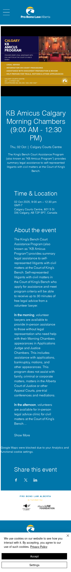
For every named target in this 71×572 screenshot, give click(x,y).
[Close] (65, 538)
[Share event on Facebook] (16, 480)
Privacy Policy (38, 547)
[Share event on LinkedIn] (35, 480)
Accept (34, 556)
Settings (34, 565)
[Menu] (6, 12)
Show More (22, 435)
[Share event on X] (26, 480)
